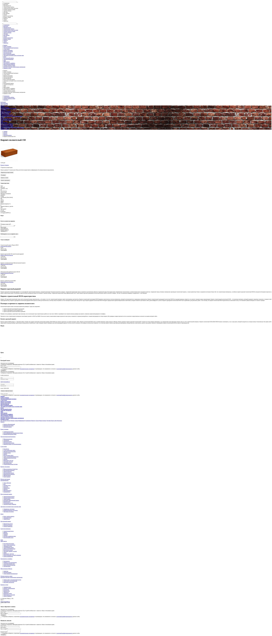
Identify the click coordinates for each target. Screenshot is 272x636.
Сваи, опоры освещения (9, 545)
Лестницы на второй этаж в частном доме (13, 55)
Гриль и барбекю (7, 596)
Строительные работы (8, 28)
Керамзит (5, 533)
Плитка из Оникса (7, 525)
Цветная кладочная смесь (9, 451)
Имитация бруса (7, 490)
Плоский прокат (7, 572)
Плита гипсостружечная (9, 565)
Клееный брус (6, 491)
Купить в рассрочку (8, 37)
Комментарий (4, 631)
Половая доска (6, 485)
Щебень (5, 532)
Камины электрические (9, 588)
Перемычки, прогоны (8, 553)
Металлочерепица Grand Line (10, 469)
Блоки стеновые (7, 46)
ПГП (4, 60)
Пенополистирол (7, 441)
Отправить (3, 370)
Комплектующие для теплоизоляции (12, 444)
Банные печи (6, 591)
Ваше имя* (3, 365)
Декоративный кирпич (8, 496)
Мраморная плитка (8, 523)
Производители (7, 27)
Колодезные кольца (8, 550)
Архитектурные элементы (9, 504)
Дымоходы (6, 592)
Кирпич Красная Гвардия (7, 255)
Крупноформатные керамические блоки (13, 433)
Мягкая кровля (7, 475)
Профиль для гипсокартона (10, 562)
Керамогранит (6, 501)
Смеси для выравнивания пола (10, 456)
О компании (6, 25)
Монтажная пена (7, 463)
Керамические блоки (8, 425)
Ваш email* (3, 627)
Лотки (4, 552)
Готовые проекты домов (9, 31)
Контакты (5, 26)
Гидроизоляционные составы (10, 464)
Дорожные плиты (7, 546)
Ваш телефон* (4, 367)
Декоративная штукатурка (9, 458)
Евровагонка (6, 488)
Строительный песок (8, 531)
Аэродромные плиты (8, 547)
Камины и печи (7, 68)
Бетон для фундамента (8, 516)
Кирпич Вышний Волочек (7, 273)
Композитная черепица (9, 474)
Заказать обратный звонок (6, 390)
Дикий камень (6, 499)
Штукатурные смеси (8, 455)
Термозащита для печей (9, 594)
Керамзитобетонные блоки (9, 434)
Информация (21, 420)
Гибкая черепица (7, 471)
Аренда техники (7, 32)
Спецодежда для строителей (10, 581)
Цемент (5, 454)
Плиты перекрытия (8, 556)
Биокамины (6, 589)
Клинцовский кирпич (6, 246)
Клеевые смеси (7, 452)
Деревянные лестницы (8, 509)
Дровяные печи (7, 587)
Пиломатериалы (7, 52)
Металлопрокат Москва (9, 64)
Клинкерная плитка (8, 503)
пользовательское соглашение (27, 368)
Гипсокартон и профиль (9, 63)
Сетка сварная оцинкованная (10, 573)
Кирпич (5, 45)
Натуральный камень (8, 58)
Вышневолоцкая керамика (7, 282)
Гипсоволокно (6, 566)
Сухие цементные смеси (9, 450)
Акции (5, 41)
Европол (5, 489)
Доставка (5, 34)
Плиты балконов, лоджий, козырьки (12, 555)
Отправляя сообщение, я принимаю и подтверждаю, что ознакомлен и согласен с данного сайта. (41, 368)
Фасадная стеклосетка (8, 582)
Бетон (4, 56)
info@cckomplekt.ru (5, 381)
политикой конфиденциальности (64, 368)
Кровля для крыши (8, 50)
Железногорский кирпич (7, 264)
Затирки (5, 459)
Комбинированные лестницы (10, 510)
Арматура (5, 571)
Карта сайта (54, 420)
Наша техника (42, 420)
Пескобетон (6, 449)
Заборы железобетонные (9, 548)
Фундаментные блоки (8, 543)
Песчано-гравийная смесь (9, 536)
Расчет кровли (6, 476)
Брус (4, 484)
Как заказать (6, 35)
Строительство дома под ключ (10, 30)
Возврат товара (7, 39)
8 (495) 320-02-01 (5, 375)
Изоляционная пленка (8, 442)
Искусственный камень (9, 54)
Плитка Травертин (7, 526)
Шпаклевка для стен (8, 460)
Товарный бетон (7, 517)
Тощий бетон (6, 519)
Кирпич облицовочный (9, 424)
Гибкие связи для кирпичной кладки (12, 579)
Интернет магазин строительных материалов (14, 67)
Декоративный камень (8, 497)
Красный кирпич (7, 426)
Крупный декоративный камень (11, 500)
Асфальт (5, 535)
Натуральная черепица (8, 470)
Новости (5, 40)
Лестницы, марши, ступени (10, 551)
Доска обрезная (7, 482)
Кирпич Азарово (5, 165)
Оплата (5, 36)
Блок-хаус (5, 486)
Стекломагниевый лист (9, 563)
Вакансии (5, 42)
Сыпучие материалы (8, 59)
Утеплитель (6, 440)
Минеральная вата (7, 439)
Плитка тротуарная (8, 51)
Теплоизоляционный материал (10, 47)
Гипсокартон (6, 561)
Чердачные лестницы (8, 511)
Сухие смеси (6, 49)
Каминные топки (7, 593)
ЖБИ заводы (6, 61)
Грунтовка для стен (8, 461)
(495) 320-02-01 (4, 104)
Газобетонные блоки (8, 431)
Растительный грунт (8, 537)
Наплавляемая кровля (8, 473)
